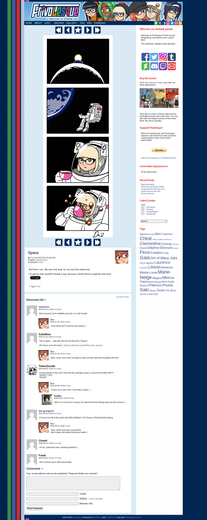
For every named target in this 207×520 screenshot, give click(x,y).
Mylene (150, 282)
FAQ (82, 23)
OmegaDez (77, 517)
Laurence (162, 262)
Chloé (146, 238)
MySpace (168, 23)
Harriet (143, 263)
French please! (147, 193)
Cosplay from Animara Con (153, 189)
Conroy (166, 244)
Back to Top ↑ (136, 517)
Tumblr (160, 23)
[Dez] (43, 327)
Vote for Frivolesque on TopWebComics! (158, 158)
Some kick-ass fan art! (150, 191)
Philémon (155, 285)
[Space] (78, 236)
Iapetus (150, 263)
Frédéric (157, 253)
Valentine (144, 294)
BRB (143, 205)
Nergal (158, 282)
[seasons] (32, 315)
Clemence (168, 239)
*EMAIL (91, 498)
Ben (158, 234)
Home (28, 23)
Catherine (167, 234)
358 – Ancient (147, 209)
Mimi (166, 277)
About (38, 23)
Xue (150, 294)
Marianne (167, 267)
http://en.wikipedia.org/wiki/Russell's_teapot (82, 345)
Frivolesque (103, 11)
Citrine (154, 239)
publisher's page (155, 82)
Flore (41, 262)
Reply (59, 309)
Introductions (41, 260)
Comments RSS (122, 297)
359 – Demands (148, 207)
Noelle (171, 281)
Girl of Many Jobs (163, 258)
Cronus (175, 244)
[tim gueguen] (32, 419)
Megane (157, 278)
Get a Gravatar (96, 499)
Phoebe (167, 285)
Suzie (161, 290)
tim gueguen (46, 411)
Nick (164, 281)
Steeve (152, 290)
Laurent (144, 267)
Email (176, 23)
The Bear (170, 290)
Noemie (144, 285)
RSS (180, 23)
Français (99, 23)
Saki (144, 289)
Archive (59, 23)
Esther (175, 248)
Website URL (86, 503)
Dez (32, 258)
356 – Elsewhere (148, 214)
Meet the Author (148, 184)
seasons (44, 306)
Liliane (154, 267)
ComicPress (110, 517)
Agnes (143, 234)
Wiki (89, 23)
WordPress (97, 517)
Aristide (151, 234)
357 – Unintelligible (149, 212)
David (143, 248)
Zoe (156, 293)
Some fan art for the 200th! (152, 187)
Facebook (164, 23)
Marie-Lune (148, 272)
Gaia (145, 257)
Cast (48, 23)
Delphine (153, 247)
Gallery (72, 23)
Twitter (172, 23)
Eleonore (166, 247)
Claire (160, 239)
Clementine (150, 243)
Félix (166, 253)
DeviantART (156, 23)
